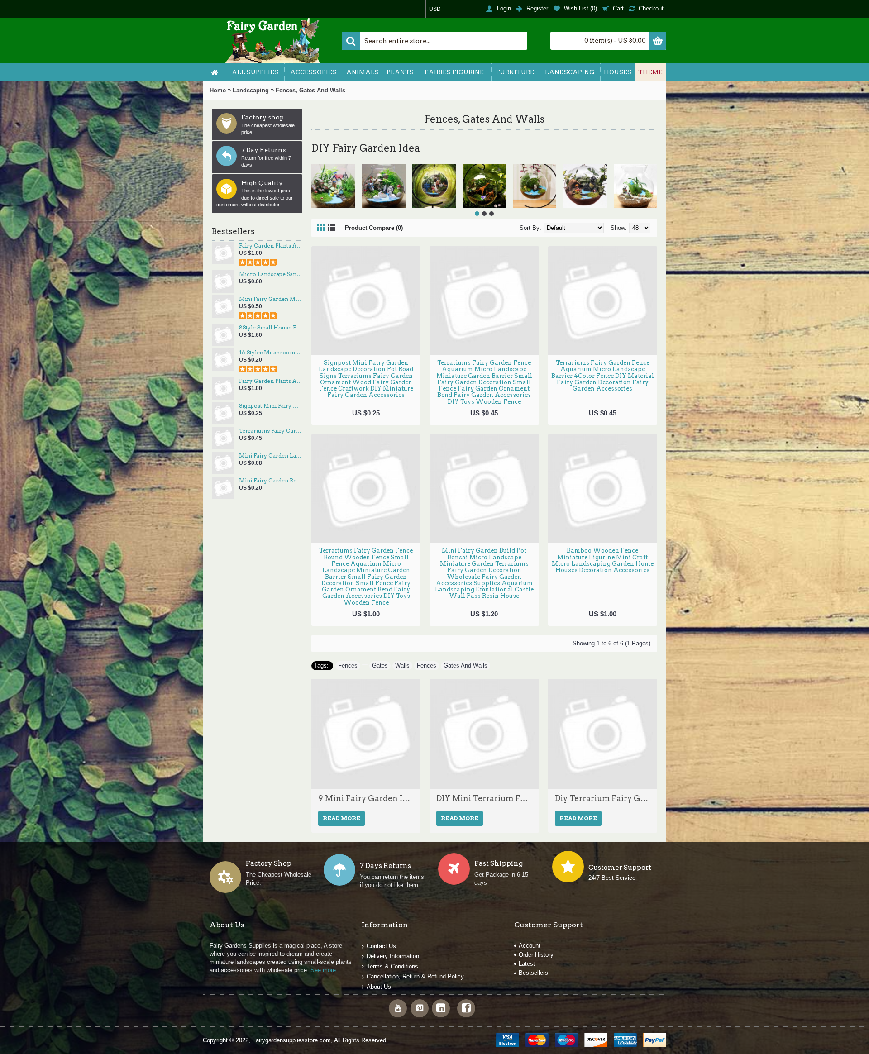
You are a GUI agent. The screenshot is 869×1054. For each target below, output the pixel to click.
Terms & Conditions (392, 966)
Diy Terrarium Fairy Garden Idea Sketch (602, 798)
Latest (527, 963)
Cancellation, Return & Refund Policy (415, 976)
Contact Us (381, 945)
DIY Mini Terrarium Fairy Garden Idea (484, 798)
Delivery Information (393, 956)
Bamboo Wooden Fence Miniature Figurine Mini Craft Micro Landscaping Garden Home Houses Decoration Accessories (603, 560)
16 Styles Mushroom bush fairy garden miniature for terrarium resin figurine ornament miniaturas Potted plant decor (270, 352)
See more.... (326, 970)
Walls (402, 665)
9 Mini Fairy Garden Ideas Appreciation (366, 798)
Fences (348, 665)
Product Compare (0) (374, 227)
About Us (379, 986)
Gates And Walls (465, 665)
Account (529, 945)
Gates (380, 665)
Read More (341, 818)
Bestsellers (533, 972)
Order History (536, 954)
